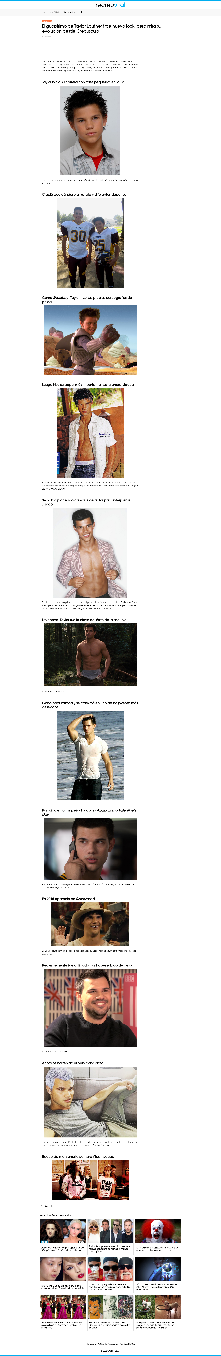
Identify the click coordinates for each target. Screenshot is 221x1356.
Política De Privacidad (108, 1344)
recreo (110, 4)
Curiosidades (47, 21)
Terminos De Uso (127, 1344)
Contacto (91, 1344)
